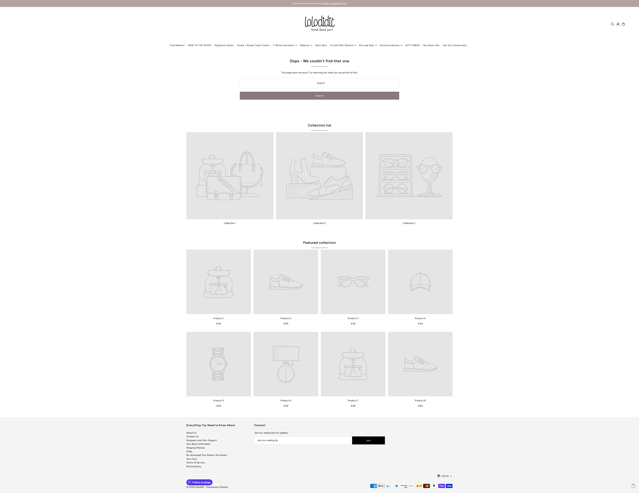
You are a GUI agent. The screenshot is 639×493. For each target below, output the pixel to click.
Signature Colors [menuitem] (224, 45)
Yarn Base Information (198, 444)
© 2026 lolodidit (195, 487)
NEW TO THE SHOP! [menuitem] (199, 45)
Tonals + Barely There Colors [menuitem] (253, 45)
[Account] (618, 24)
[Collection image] (229, 175)
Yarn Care (191, 459)
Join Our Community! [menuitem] (454, 45)
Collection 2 (319, 223)
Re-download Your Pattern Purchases (206, 455)
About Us (191, 432)
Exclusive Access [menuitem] (390, 45)
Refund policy (194, 466)
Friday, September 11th (334, 3)
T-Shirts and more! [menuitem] (283, 45)
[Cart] (623, 24)
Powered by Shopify (217, 487)
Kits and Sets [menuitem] (366, 45)
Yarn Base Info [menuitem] (431, 45)
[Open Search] (612, 24)
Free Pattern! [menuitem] (177, 45)
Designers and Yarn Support (201, 440)
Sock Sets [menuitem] (321, 45)
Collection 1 (230, 223)
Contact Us (192, 436)
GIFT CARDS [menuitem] (412, 45)
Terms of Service (195, 462)
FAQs (189, 451)
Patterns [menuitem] (305, 45)
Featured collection (319, 243)
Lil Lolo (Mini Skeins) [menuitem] (341, 45)
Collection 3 (409, 223)
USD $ (444, 476)
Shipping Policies (195, 447)
